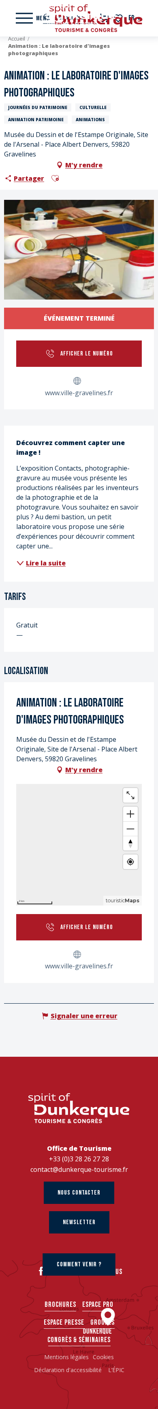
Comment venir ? (79, 1264)
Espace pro (97, 1304)
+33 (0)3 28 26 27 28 (79, 1158)
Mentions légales (66, 1357)
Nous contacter (79, 1193)
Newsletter (79, 1222)
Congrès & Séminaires (79, 1340)
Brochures (60, 1304)
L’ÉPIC (116, 1370)
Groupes (102, 1322)
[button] (55, 178)
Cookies (103, 1357)
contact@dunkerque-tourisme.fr (79, 1169)
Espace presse (64, 1322)
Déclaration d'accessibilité (68, 1370)
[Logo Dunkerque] (79, 1108)
